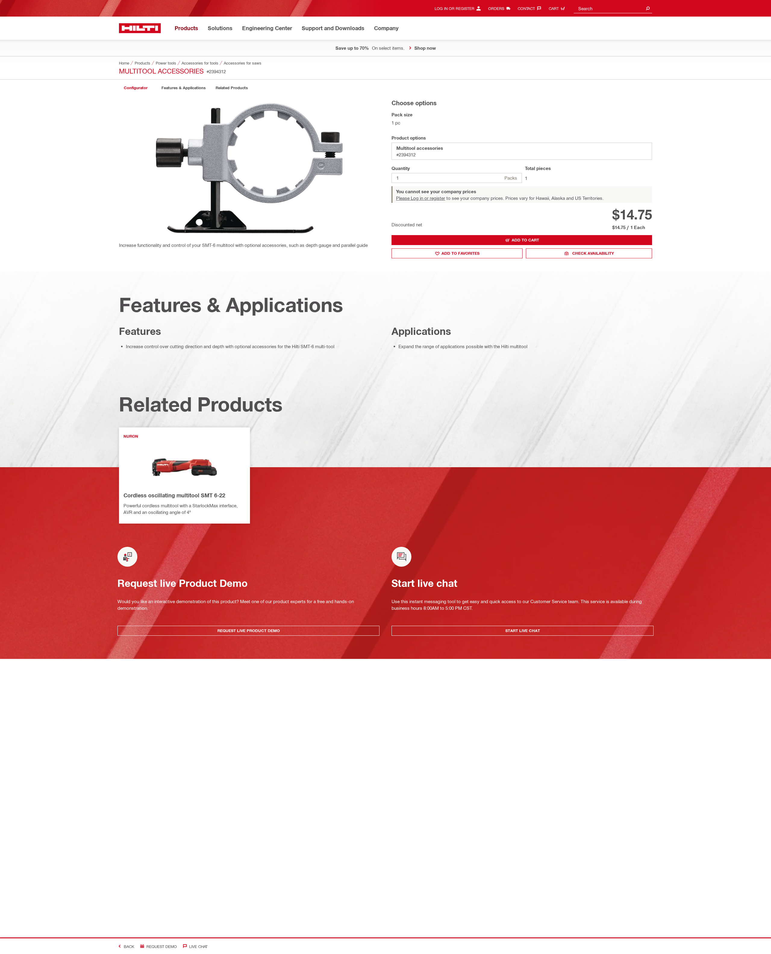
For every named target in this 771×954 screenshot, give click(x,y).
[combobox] (613, 8)
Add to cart (525, 240)
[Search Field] (648, 8)
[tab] (135, 88)
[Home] (140, 28)
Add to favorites (460, 253)
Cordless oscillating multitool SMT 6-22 (174, 495)
